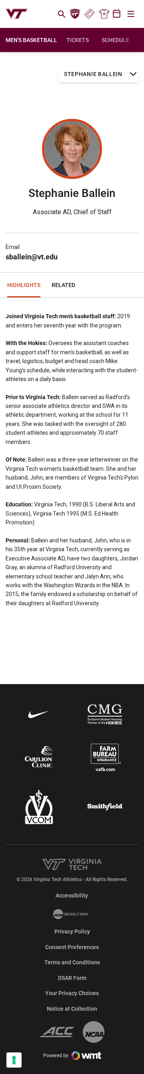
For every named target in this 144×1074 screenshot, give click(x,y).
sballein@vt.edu (32, 257)
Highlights (23, 285)
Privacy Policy (72, 931)
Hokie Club (75, 14)
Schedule (115, 40)
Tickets (89, 14)
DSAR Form (72, 978)
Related (63, 285)
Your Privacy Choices (72, 993)
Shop (104, 14)
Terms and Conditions (72, 962)
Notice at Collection (72, 1009)
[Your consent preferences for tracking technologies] (14, 1060)
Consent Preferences (72, 947)
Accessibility (72, 895)
